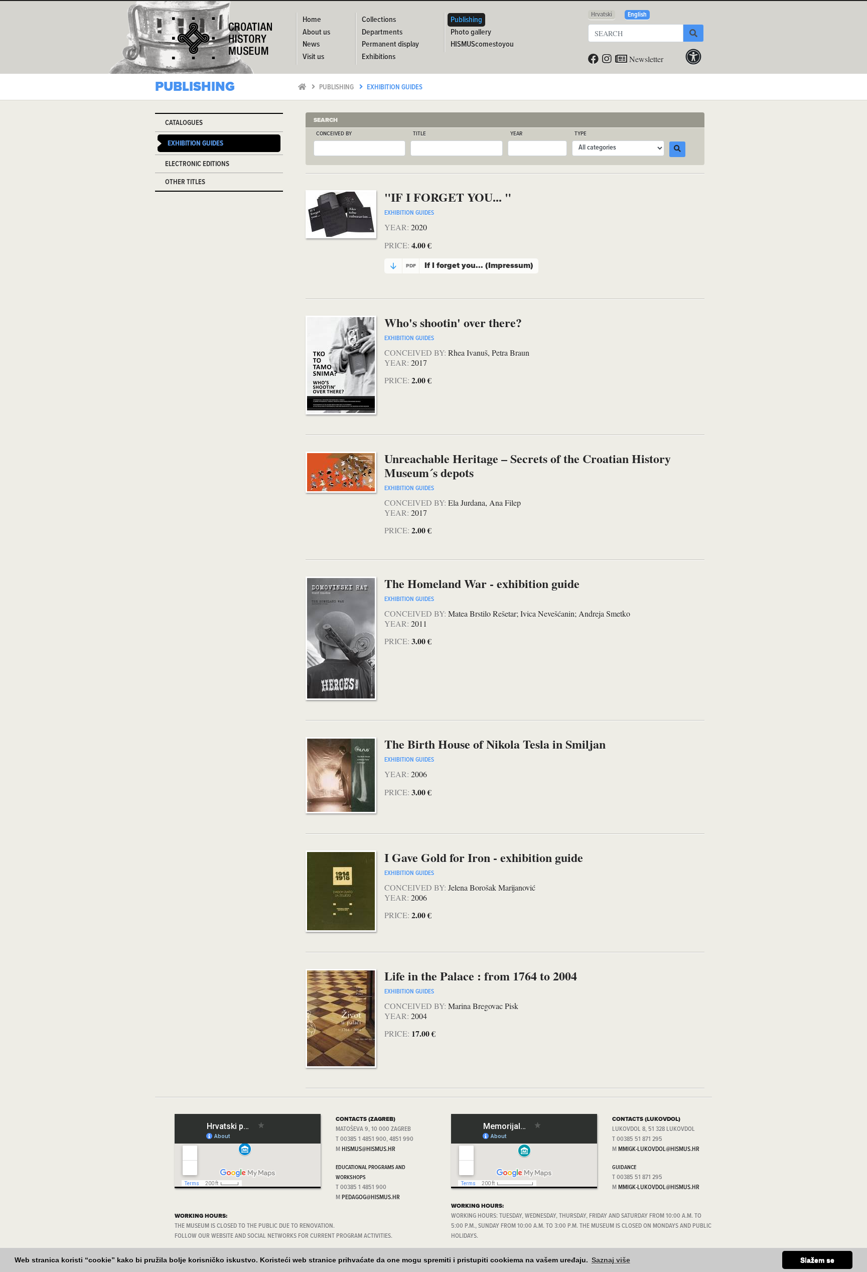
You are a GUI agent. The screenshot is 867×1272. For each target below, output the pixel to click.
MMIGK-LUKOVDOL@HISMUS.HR (658, 1149)
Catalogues (184, 123)
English (637, 15)
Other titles (185, 182)
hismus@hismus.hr (368, 1149)
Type (580, 134)
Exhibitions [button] (378, 57)
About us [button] (316, 32)
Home (312, 20)
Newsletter (645, 59)
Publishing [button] (466, 20)
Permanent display (390, 44)
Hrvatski (601, 15)
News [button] (311, 44)
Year (516, 134)
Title (419, 134)
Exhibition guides (394, 87)
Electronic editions (197, 164)
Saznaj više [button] (611, 1260)
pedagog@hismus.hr (371, 1197)
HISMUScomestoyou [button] (482, 44)
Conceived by (334, 134)
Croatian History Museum (223, 42)
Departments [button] (382, 32)
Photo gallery (471, 32)
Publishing (337, 87)
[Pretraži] (693, 33)
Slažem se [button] (817, 1260)
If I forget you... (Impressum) (470, 265)
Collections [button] (379, 20)
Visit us (313, 57)
